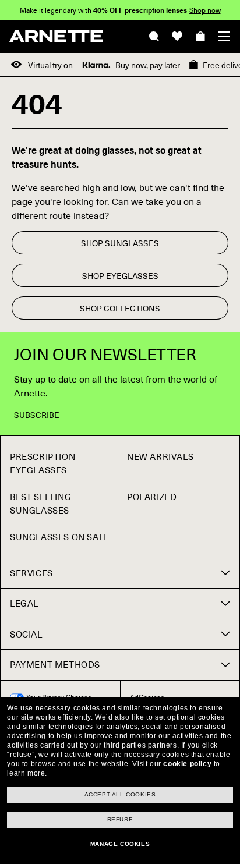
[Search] (154, 36)
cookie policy (187, 764)
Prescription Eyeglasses (42, 463)
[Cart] (200, 36)
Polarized (152, 496)
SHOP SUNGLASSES (120, 243)
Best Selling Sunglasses (40, 503)
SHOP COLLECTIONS (120, 308)
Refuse (120, 819)
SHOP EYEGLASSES (120, 276)
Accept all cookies (120, 794)
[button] (224, 36)
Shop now (205, 10)
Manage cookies (120, 844)
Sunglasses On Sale (60, 536)
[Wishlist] (177, 36)
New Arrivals (160, 456)
